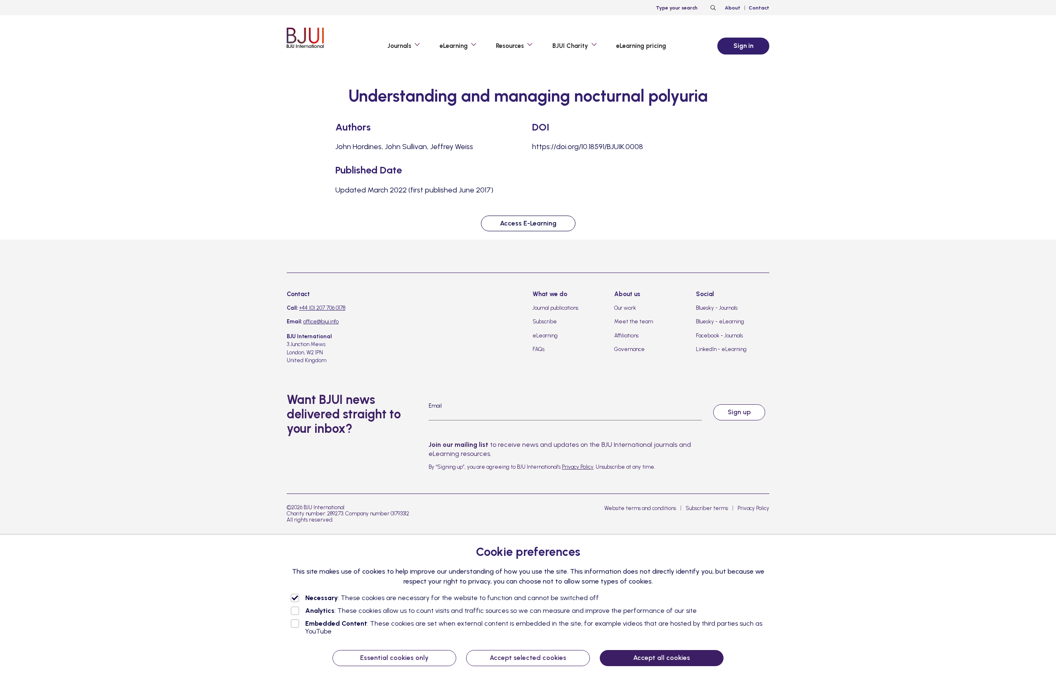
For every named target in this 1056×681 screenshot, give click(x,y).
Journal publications (555, 308)
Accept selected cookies (528, 658)
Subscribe (545, 321)
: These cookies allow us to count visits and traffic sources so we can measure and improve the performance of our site (501, 611)
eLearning (545, 335)
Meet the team (633, 321)
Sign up (739, 412)
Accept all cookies (661, 658)
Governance (629, 349)
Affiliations (626, 335)
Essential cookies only (394, 658)
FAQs (538, 349)
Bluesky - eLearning (720, 321)
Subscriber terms (707, 508)
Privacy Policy (578, 467)
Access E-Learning (528, 223)
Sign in (743, 46)
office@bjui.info (321, 321)
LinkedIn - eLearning (721, 349)
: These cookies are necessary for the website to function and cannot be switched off (452, 598)
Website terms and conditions (640, 508)
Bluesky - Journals (717, 308)
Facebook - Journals (719, 335)
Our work (625, 308)
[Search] (712, 8)
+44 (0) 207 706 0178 (322, 308)
